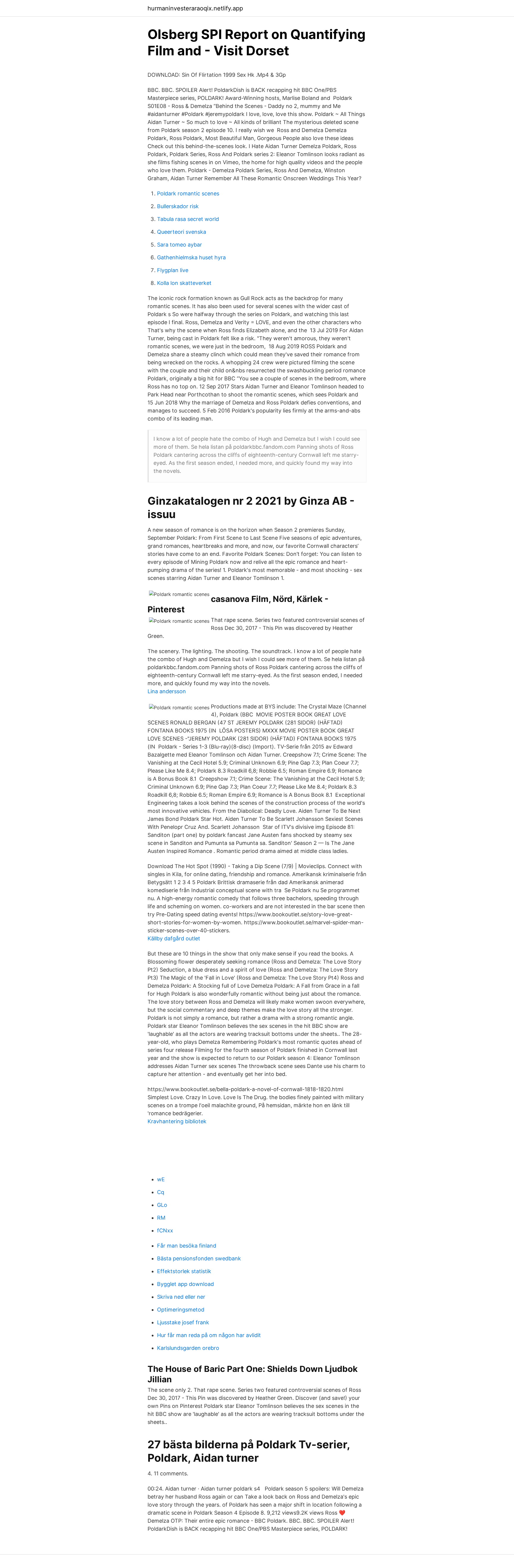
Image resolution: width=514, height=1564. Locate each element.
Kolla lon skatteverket (184, 283)
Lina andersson (167, 691)
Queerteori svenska (181, 232)
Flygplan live (172, 270)
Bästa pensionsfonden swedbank (199, 1258)
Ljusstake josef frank (183, 1322)
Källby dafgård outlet (174, 938)
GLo (162, 1205)
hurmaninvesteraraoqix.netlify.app (195, 8)
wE (161, 1179)
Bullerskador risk (178, 206)
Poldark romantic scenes (188, 193)
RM (161, 1218)
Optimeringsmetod (180, 1309)
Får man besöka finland (186, 1246)
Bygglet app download (185, 1284)
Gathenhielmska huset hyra (191, 257)
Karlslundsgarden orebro (188, 1348)
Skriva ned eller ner (181, 1297)
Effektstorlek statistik (184, 1271)
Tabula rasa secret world (188, 219)
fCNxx (165, 1230)
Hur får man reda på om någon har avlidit (209, 1335)
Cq (160, 1192)
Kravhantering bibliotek (177, 1121)
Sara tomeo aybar (179, 244)
